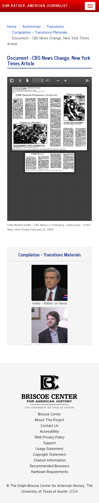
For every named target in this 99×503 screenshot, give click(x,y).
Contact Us (49, 426)
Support (49, 443)
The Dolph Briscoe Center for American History (47, 486)
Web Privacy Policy (50, 437)
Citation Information (50, 460)
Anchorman (31, 26)
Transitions (55, 26)
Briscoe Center (49, 414)
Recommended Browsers (49, 466)
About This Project (49, 420)
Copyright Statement (49, 454)
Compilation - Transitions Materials (39, 32)
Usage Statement (49, 449)
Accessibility (49, 431)
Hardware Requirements (49, 472)
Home (12, 26)
